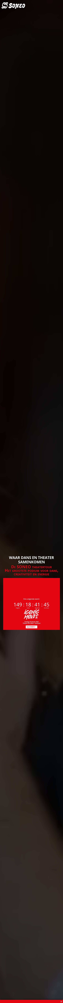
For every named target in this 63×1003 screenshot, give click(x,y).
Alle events (31, 627)
